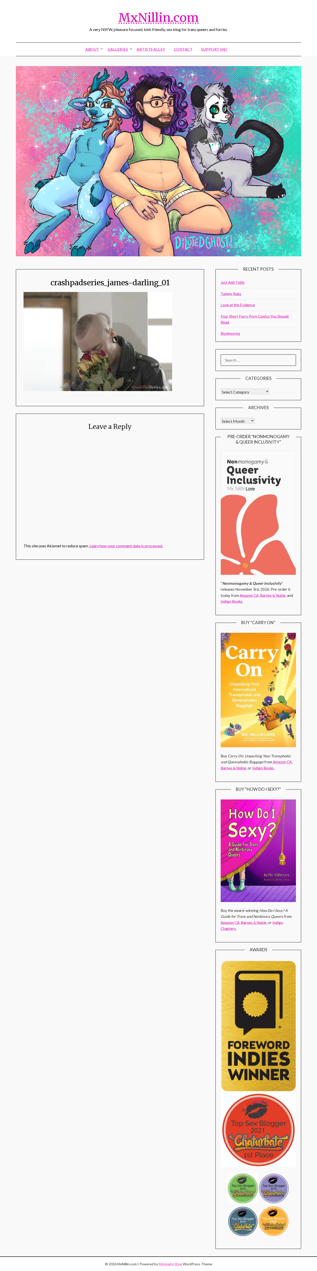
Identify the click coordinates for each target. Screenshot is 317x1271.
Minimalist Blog (170, 1264)
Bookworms (230, 333)
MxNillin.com (158, 17)
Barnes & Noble (273, 595)
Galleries (118, 49)
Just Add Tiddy (233, 282)
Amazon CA (249, 595)
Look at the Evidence (238, 305)
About (92, 49)
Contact (183, 49)
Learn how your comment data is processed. (126, 545)
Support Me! (214, 49)
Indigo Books (231, 601)
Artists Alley (151, 49)
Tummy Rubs (231, 293)
